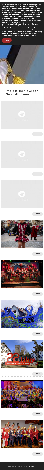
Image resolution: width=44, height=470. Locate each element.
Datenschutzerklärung (10, 20)
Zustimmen (7, 40)
